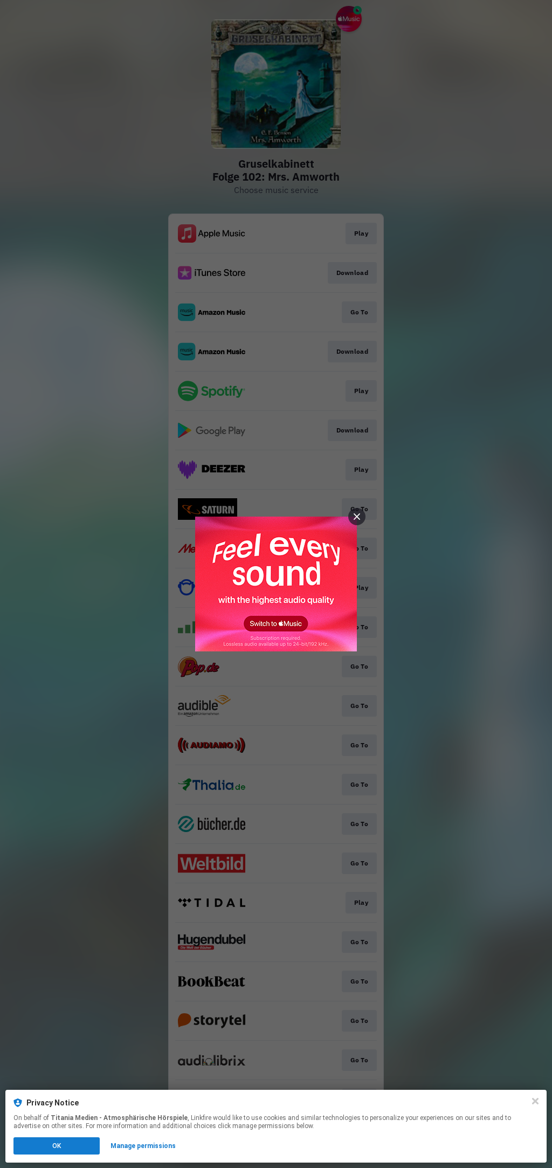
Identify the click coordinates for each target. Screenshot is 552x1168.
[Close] (535, 1101)
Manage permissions (143, 1146)
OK (56, 1146)
